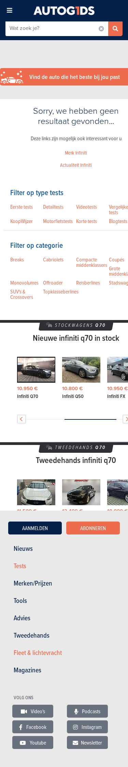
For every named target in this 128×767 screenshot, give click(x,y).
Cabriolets (53, 259)
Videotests (86, 206)
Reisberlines (88, 282)
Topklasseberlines (61, 291)
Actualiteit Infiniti (76, 165)
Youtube (37, 742)
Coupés (116, 259)
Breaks (17, 259)
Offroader (53, 282)
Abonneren (93, 528)
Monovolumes (24, 282)
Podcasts (90, 711)
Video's (37, 711)
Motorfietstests (58, 221)
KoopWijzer (21, 221)
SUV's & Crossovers (21, 294)
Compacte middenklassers (91, 262)
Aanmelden (35, 528)
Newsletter (91, 742)
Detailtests (53, 206)
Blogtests (118, 221)
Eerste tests (21, 206)
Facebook (35, 727)
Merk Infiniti (76, 152)
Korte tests (86, 221)
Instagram (91, 727)
